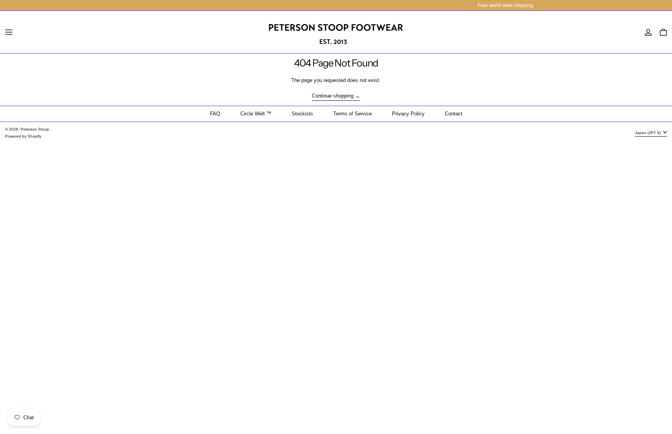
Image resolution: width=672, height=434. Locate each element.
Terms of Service (352, 114)
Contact (453, 114)
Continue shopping (333, 96)
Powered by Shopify (23, 136)
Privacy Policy (408, 114)
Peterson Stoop (35, 129)
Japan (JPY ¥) (648, 133)
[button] (663, 32)
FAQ (215, 114)
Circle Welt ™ (255, 114)
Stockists (302, 114)
